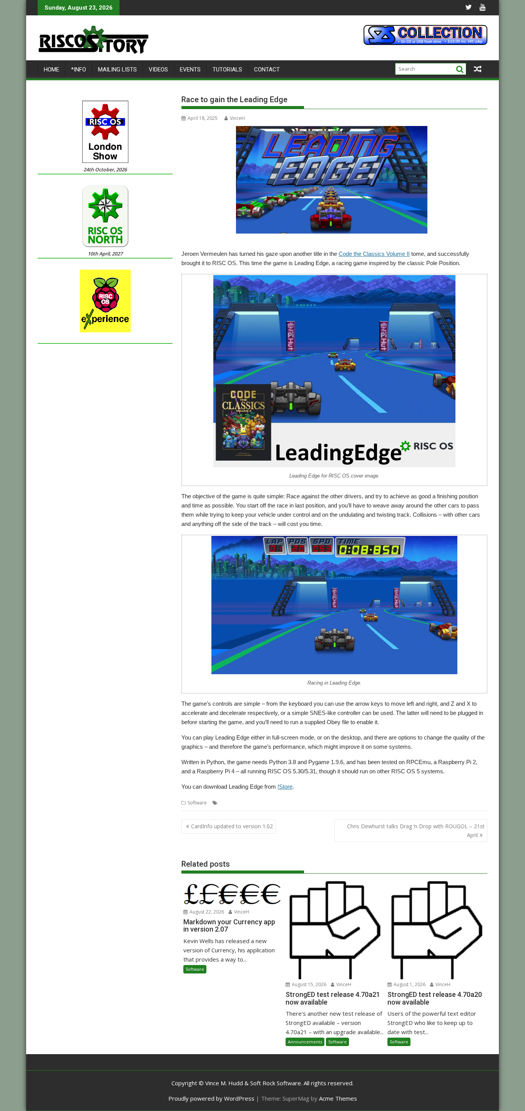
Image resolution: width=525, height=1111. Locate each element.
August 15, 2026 (308, 984)
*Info (78, 69)
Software (197, 802)
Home (51, 69)
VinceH (237, 118)
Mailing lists (117, 69)
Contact (267, 69)
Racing (390, 802)
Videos (158, 69)
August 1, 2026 (408, 984)
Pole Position (365, 802)
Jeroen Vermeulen (296, 802)
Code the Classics (238, 802)
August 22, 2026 (206, 912)
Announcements (305, 1042)
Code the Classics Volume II (374, 253)
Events (190, 69)
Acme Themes (338, 1098)
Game (267, 802)
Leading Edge (333, 802)
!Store (284, 786)
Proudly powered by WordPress (211, 1098)
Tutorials (227, 69)
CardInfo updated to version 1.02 (232, 826)
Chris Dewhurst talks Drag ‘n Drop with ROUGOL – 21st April (416, 830)
